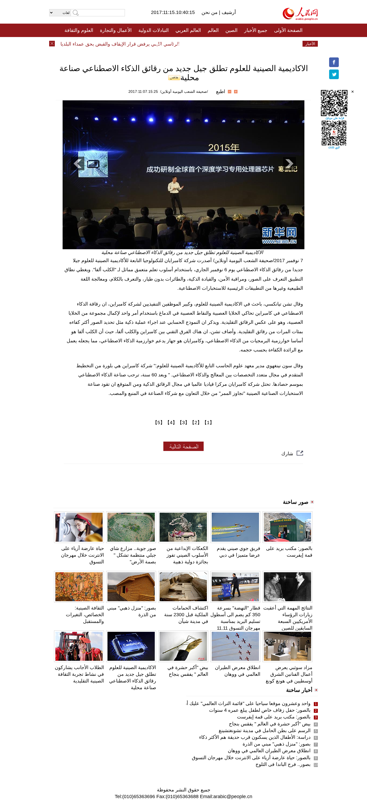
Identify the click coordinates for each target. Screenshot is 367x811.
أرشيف (228, 12)
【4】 (171, 422)
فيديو (160, 43)
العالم (213, 30)
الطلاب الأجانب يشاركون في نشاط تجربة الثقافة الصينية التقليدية (79, 674)
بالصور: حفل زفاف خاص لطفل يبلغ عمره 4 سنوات (260, 710)
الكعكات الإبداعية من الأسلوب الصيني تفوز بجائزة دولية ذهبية (187, 555)
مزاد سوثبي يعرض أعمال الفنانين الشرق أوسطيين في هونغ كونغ (289, 674)
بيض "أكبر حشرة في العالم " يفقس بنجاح (270, 723)
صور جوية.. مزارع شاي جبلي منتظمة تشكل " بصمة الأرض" (133, 555)
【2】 (196, 422)
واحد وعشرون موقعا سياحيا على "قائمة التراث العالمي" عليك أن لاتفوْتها (239, 703)
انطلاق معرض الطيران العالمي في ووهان (269, 750)
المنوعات (203, 43)
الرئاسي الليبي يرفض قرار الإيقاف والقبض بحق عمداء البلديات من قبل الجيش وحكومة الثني (97, 44)
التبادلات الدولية (153, 30)
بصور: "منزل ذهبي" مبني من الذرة (277, 744)
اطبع (220, 91)
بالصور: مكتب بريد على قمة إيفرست (274, 717)
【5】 (159, 422)
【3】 (183, 422)
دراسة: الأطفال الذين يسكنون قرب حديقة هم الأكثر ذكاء (255, 737)
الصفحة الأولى (288, 30)
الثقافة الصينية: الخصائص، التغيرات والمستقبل (85, 614)
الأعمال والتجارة (116, 30)
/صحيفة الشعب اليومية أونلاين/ (184, 91)
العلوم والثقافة (78, 30)
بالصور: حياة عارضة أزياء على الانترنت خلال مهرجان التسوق (251, 757)
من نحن (210, 12)
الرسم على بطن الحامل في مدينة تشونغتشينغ (265, 730)
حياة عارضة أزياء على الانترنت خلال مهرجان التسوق (82, 555)
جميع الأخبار (255, 30)
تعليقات (179, 43)
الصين (231, 30)
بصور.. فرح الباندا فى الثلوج (283, 764)
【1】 (208, 422)
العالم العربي (188, 30)
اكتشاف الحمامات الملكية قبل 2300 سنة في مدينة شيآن (186, 614)
